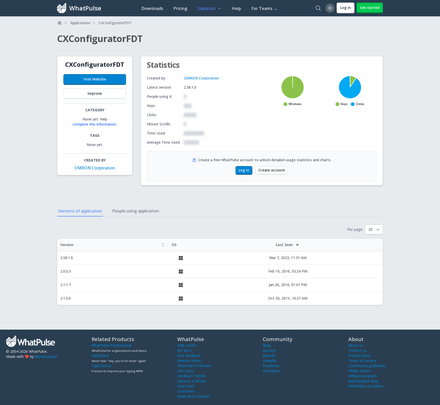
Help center (186, 345)
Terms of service (362, 360)
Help (236, 8)
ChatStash (186, 391)
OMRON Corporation (94, 168)
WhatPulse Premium (194, 365)
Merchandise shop (363, 381)
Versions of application (80, 211)
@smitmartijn (46, 356)
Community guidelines (366, 365)
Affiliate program (362, 375)
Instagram (271, 370)
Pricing (180, 8)
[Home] (59, 22)
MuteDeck (100, 355)
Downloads (152, 8)
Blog (267, 345)
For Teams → (264, 8)
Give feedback (188, 355)
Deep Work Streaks (193, 396)
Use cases (185, 370)
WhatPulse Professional (111, 345)
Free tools (185, 386)
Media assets (359, 370)
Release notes (189, 360)
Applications (80, 22)
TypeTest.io (101, 365)
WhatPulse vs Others (365, 386)
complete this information (94, 124)
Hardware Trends (191, 375)
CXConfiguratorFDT (115, 22)
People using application (135, 211)
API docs (184, 350)
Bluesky (269, 355)
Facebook (271, 365)
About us (355, 345)
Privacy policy (359, 355)
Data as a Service (191, 381)
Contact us (357, 350)
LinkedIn (270, 360)
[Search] (318, 8)
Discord (269, 350)
